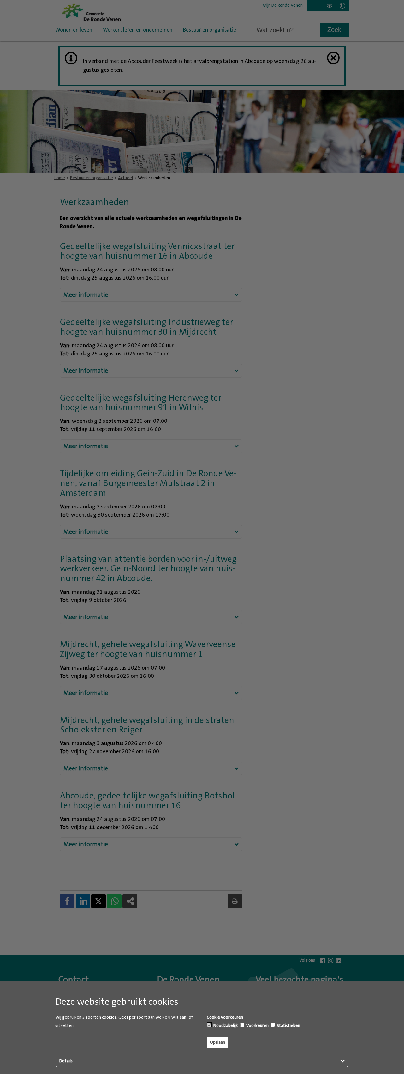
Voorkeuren (257, 1025)
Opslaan (217, 1042)
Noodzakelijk (225, 1025)
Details (66, 1061)
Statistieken (288, 1025)
